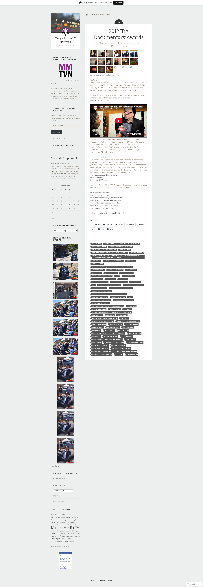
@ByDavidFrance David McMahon (104, 250)
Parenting (62, 567)
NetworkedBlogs (63, 553)
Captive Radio (97, 279)
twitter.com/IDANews (98, 180)
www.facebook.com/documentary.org (104, 175)
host (131, 297)
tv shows (119, 354)
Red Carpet (96, 336)
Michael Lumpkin (116, 324)
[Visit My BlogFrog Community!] (60, 546)
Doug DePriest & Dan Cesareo (121, 288)
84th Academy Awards (70, 515)
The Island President (100, 348)
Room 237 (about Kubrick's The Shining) (107, 339)
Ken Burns (110, 315)
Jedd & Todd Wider (99, 309)
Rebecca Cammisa (134, 333)
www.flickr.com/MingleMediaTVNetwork (105, 205)
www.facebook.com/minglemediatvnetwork (106, 198)
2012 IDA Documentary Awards (99, 75)
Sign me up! (56, 132)
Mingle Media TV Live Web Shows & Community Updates (65, 560)
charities (76, 517)
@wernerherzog (111, 273)
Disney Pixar (74, 520)
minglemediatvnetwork (129, 43)
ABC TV (53, 517)
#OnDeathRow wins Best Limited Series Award (122, 244)
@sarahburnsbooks (115, 270)
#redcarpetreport (99, 246)
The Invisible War (118, 345)
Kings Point (122, 315)
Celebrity (70, 517)
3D (52, 515)
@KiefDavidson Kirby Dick (113, 261)
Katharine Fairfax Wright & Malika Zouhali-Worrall (112, 312)
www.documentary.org (98, 177)
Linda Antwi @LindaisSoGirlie (128, 321)
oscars (58, 533)
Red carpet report (66, 536)
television (77, 536)
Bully (118, 276)
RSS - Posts (56, 496)
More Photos (55, 466)
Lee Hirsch (124, 318)
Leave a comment (120, 46)
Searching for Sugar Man (114, 342)
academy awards (61, 517)
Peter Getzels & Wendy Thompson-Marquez (108, 333)
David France (136, 282)
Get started (118, 2)
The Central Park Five (100, 345)
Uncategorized (57, 538)
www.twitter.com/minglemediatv (102, 208)
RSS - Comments (58, 501)
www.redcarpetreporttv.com (101, 100)
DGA (93, 285)
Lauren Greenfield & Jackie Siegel (104, 318)
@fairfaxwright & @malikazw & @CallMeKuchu (109, 253)
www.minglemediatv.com (99, 193)
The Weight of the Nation (102, 354)
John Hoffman (115, 309)
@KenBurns (96, 261)
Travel (67, 567)
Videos (65, 539)
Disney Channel (56, 520)
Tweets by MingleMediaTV (59, 478)
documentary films (99, 288)
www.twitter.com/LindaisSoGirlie (114, 213)
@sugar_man (96, 273)
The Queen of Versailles (121, 348)
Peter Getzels (123, 330)
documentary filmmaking (134, 285)
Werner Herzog (132, 354)
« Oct (52, 218)
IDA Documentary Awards (123, 300)
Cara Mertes (110, 279)
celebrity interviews (100, 282)
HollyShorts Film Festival (67, 522)
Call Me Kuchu (128, 276)
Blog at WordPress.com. (101, 581)
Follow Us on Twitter (65, 473)
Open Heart (96, 330)
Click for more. (71, 179)
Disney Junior (66, 520)
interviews (132, 306)
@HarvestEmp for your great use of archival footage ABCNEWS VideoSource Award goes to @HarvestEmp (116, 257)
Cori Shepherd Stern (119, 282)
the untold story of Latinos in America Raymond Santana (114, 351)
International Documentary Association (108, 306)
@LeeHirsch (131, 261)
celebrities (123, 279)
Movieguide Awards (63, 531)
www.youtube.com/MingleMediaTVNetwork (106, 203)
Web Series (60, 541)
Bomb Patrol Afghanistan (102, 276)
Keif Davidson (97, 315)
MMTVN (53, 531)
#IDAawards (96, 244)
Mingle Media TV (65, 527)
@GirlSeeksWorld (137, 253)
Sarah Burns (130, 339)
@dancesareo (125, 250)
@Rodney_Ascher (98, 270)
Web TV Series (69, 541)
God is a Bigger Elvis (100, 297)
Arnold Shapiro (127, 273)
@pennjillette (97, 264)
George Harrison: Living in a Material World (109, 294)
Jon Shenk (128, 309)
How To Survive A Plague (101, 300)
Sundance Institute (135, 342)
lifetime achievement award (102, 321)
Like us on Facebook (64, 146)
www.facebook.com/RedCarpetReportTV (105, 200)
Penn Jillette (109, 330)
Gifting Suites (55, 522)
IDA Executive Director (100, 303)
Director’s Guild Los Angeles (110, 285)
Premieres (64, 533)
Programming (72, 533)
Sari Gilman (96, 342)
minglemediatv (97, 327)
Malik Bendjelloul (99, 324)
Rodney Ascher (127, 336)
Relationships (63, 568)
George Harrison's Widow (101, 291)
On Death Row (128, 327)
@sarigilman (131, 270)
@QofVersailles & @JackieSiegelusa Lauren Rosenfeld (112, 267)
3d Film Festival (58, 515)
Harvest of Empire (118, 297)
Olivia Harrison (113, 327)
